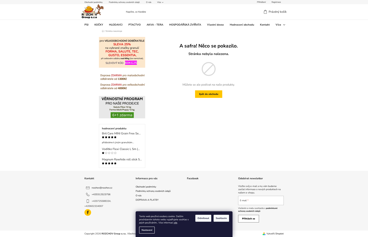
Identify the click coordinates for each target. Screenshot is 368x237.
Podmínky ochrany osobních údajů (124, 2)
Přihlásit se (248, 218)
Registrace (276, 2)
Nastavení (147, 230)
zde (175, 222)
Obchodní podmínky (93, 2)
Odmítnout (203, 218)
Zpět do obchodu (208, 94)
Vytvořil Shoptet (275, 233)
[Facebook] (87, 212)
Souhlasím (221, 218)
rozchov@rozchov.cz (102, 187)
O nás (148, 2)
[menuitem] (86, 25)
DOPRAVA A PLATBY (147, 199)
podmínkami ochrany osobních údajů (257, 209)
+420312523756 (101, 194)
